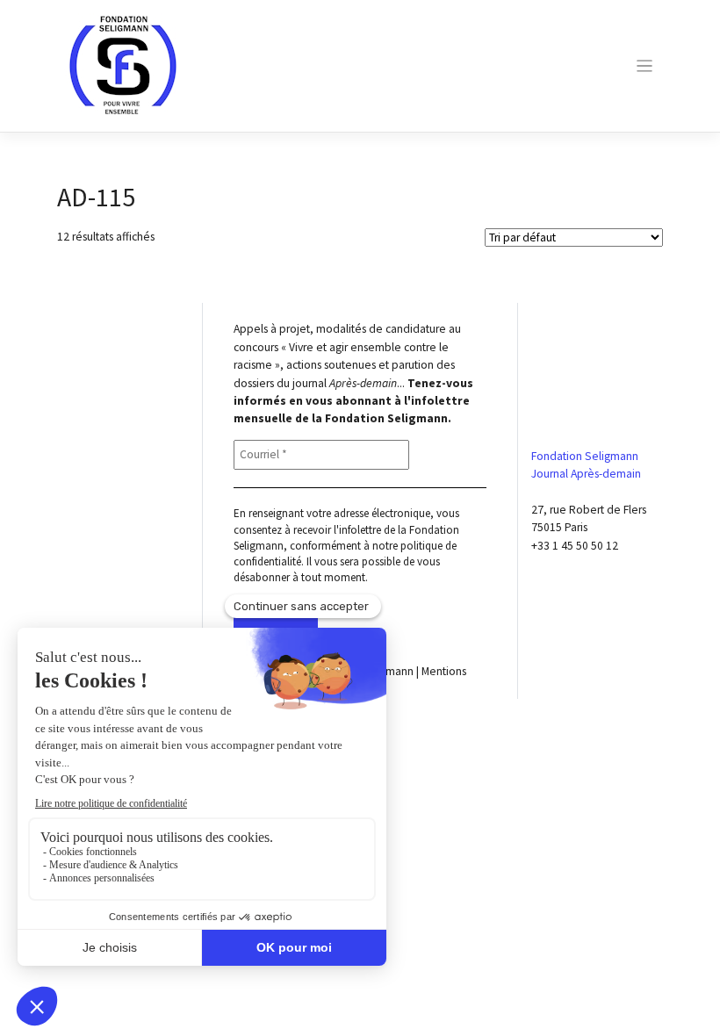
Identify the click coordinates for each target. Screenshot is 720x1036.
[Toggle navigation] (644, 66)
